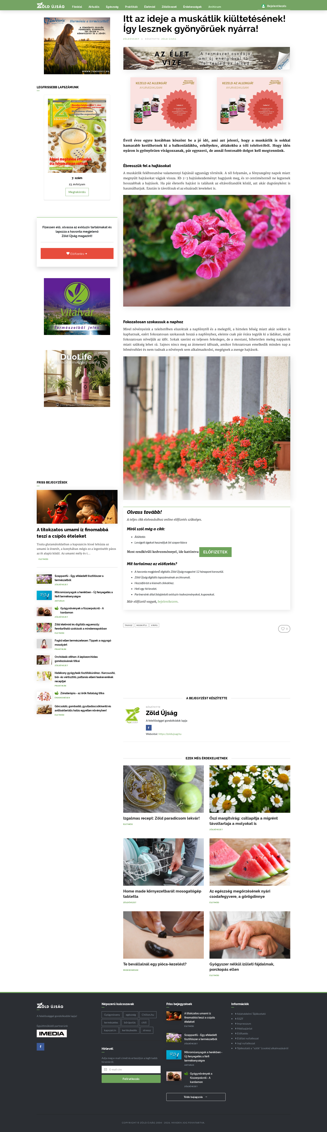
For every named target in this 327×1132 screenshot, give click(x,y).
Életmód (149, 6)
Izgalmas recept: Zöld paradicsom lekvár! (161, 818)
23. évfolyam (77, 184)
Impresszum (243, 1023)
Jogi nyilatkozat (245, 1043)
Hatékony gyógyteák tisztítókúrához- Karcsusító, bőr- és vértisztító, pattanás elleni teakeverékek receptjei (85, 677)
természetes (111, 1022)
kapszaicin (110, 1030)
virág (154, 625)
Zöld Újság (168, 39)
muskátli (141, 625)
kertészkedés (129, 1030)
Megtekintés (77, 192)
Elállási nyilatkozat (247, 1038)
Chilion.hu (148, 1014)
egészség (131, 1014)
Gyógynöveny (112, 1014)
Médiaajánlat (244, 1028)
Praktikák (131, 6)
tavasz (128, 625)
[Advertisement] (77, 444)
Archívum (214, 6)
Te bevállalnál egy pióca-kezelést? (155, 964)
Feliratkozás (131, 1078)
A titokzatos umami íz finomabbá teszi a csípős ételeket (199, 1017)
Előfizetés (77, 254)
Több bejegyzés (194, 1096)
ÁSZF (239, 1018)
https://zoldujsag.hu (170, 733)
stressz (147, 1030)
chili (144, 1022)
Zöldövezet (169, 6)
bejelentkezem (168, 601)
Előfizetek (215, 552)
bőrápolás (130, 1022)
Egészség (112, 6)
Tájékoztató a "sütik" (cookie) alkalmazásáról (262, 1048)
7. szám (77, 178)
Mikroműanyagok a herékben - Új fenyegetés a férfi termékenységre (203, 1056)
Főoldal (77, 6)
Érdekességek (192, 6)
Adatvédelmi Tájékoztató (251, 1013)
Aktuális (94, 6)
